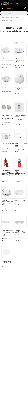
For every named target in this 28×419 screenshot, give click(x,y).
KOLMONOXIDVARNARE (9, 144)
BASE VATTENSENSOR (7, 59)
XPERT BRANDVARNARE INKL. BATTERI (7, 261)
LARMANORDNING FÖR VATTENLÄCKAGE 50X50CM (8, 232)
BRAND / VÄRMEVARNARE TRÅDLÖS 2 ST (20, 232)
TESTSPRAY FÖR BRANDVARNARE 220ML (20, 173)
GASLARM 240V (20, 115)
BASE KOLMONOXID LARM (19, 60)
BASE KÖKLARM (20, 200)
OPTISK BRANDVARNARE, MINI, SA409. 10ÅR (7, 202)
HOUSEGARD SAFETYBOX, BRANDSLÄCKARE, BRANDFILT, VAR (8, 173)
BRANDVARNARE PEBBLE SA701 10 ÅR (20, 88)
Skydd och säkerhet (8, 17)
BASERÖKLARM (7, 87)
